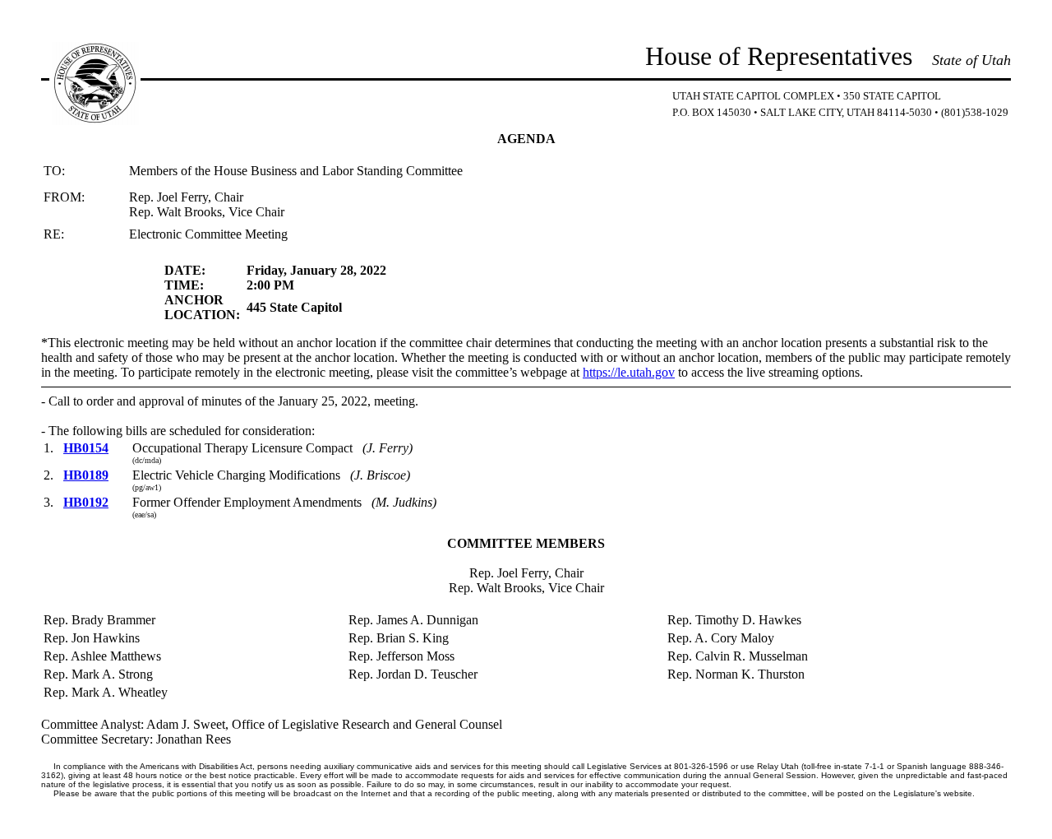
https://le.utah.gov (629, 372)
